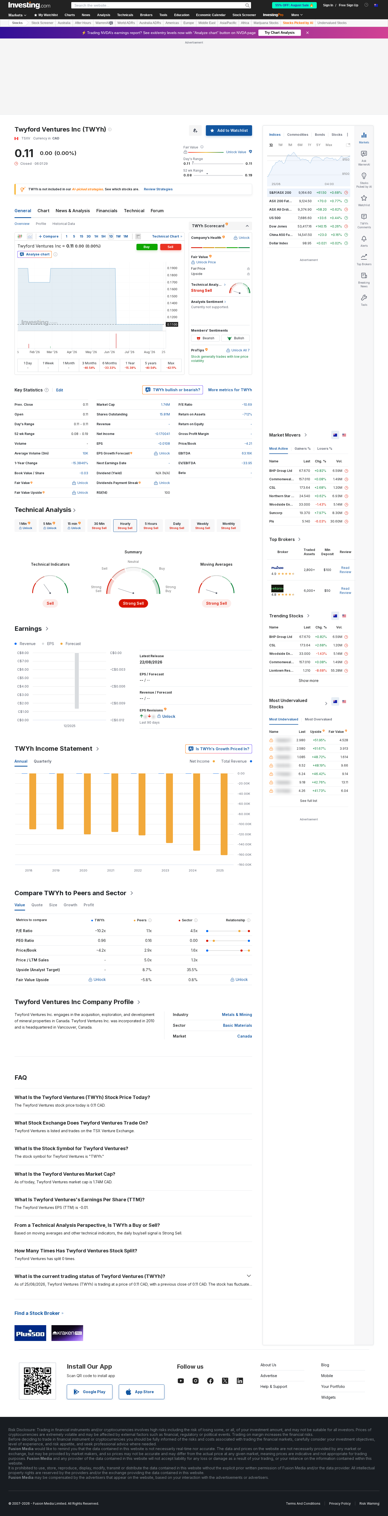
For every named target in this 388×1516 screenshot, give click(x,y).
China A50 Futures (283, 235)
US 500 (275, 218)
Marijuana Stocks (266, 23)
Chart (43, 210)
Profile (41, 224)
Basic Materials (237, 1025)
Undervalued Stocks (332, 23)
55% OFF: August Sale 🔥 (294, 5)
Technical (134, 210)
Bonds (320, 135)
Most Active (278, 449)
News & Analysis (73, 210)
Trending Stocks (286, 615)
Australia (64, 23)
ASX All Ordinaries (283, 209)
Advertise (269, 1375)
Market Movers (285, 435)
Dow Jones (278, 226)
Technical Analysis (43, 510)
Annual (21, 761)
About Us (268, 1365)
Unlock (100, 979)
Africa (245, 23)
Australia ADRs (150, 23)
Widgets (328, 1397)
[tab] (26, 525)
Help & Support (274, 1386)
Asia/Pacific (228, 23)
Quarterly (42, 761)
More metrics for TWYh (230, 390)
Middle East (206, 23)
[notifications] (366, 4)
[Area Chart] (30, 236)
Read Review (345, 570)
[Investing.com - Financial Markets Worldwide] (29, 5)
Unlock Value (236, 152)
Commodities (297, 135)
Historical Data (64, 224)
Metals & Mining (237, 1014)
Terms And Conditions (303, 1503)
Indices (275, 135)
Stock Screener (244, 15)
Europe (188, 23)
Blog (325, 1365)
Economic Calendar (211, 15)
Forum (157, 210)
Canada (244, 1036)
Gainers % (303, 449)
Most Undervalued (283, 719)
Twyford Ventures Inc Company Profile (74, 1002)
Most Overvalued (318, 719)
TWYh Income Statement (53, 748)
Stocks (17, 23)
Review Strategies (158, 189)
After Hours (83, 23)
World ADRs (126, 23)
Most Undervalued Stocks (288, 703)
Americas (172, 23)
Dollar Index (278, 243)
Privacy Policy (340, 1503)
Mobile (327, 1375)
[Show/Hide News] (138, 236)
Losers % (324, 449)
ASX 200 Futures (282, 201)
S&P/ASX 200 (280, 193)
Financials (106, 210)
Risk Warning (369, 1503)
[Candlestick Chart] (20, 236)
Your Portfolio (333, 1386)
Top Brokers (282, 539)
